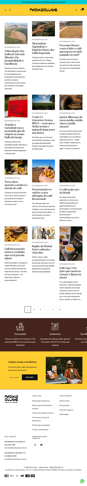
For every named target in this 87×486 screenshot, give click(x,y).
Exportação (64, 414)
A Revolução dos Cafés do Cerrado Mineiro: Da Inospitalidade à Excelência (15, 57)
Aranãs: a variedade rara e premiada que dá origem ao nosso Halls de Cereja (15, 131)
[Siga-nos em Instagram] (35, 445)
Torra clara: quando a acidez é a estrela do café (16, 185)
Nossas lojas (64, 405)
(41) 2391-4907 (10, 445)
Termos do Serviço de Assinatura (40, 419)
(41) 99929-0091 (10, 456)
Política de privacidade (41, 425)
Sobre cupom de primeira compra (42, 406)
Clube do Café (56, 339)
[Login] (76, 10)
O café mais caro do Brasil (69, 191)
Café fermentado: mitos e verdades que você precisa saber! (15, 253)
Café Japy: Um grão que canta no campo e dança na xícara (70, 272)
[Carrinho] (81, 10)
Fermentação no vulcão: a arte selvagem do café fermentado (42, 194)
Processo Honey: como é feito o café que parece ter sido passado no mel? (70, 50)
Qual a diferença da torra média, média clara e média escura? (70, 121)
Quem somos (64, 401)
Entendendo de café (12, 47)
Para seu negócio (66, 410)
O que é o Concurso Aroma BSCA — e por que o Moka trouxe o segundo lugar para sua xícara (43, 125)
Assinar (30, 377)
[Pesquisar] (10, 10)
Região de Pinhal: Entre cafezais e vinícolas (42, 249)
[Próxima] (59, 309)
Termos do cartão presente (43, 413)
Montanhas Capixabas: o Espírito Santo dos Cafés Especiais (43, 48)
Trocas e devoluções (40, 429)
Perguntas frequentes (41, 401)
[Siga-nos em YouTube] (41, 445)
